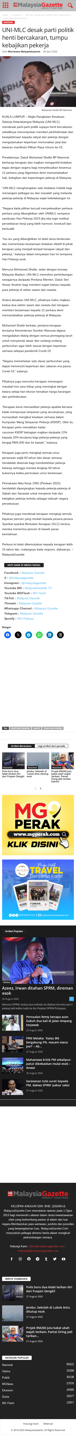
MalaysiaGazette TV (38, 588)
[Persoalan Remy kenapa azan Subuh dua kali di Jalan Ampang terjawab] (12, 1023)
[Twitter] (56, 1259)
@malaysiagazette (21, 578)
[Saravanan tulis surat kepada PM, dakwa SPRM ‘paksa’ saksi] (12, 1087)
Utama (6, 982)
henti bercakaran (20, 728)
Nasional (16, 14)
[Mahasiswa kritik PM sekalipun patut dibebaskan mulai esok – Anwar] (12, 1066)
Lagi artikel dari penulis (51, 746)
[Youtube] (64, 1259)
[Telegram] (38, 1259)
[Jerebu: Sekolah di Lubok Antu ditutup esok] (38, 760)
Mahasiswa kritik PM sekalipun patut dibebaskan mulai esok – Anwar (48, 1064)
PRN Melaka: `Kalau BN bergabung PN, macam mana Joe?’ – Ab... (47, 1042)
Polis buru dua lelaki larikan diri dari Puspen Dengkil (13, 774)
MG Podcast (25, 618)
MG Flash (39, 593)
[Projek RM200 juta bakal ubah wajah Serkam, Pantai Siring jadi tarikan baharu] (62, 760)
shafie (36, 728)
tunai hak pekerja (52, 728)
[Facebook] (12, 1259)
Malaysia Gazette (33, 572)
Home (5, 14)
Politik (6, 1377)
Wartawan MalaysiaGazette (24, 51)
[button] (69, 5)
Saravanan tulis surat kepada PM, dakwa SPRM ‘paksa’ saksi (47, 1083)
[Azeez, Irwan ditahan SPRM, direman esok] (38, 960)
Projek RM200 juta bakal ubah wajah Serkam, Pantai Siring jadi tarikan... (49, 1332)
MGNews (7, 1384)
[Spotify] (30, 1259)
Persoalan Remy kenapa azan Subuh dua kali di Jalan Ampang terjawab (49, 1021)
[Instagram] (21, 1259)
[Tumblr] (47, 1259)
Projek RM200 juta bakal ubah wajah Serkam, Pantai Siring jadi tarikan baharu (61, 776)
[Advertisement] (38, 684)
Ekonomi (7, 1390)
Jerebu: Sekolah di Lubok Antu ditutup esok (38, 774)
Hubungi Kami (31, 1423)
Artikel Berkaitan (21, 746)
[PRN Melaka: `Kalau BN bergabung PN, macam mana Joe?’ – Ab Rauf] (12, 1044)
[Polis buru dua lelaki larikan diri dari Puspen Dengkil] (13, 760)
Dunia (5, 1396)
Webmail (48, 1423)
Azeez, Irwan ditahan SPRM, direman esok (37, 990)
